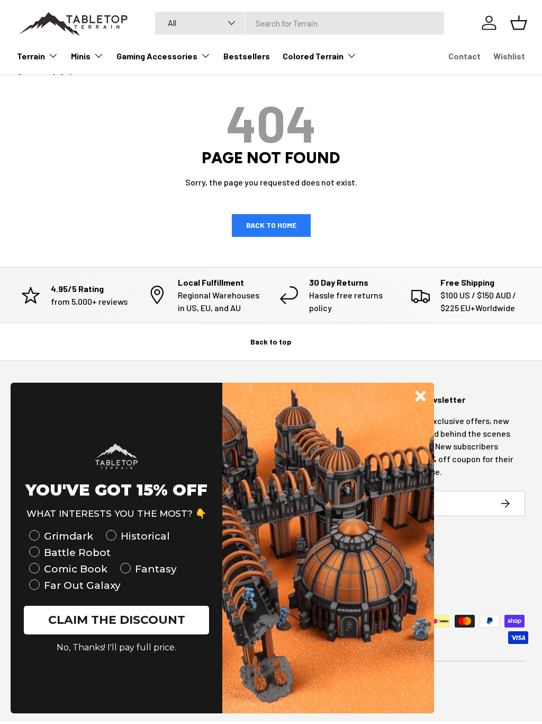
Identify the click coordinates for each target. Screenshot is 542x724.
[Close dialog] (420, 396)
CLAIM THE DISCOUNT (116, 620)
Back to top (271, 341)
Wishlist (509, 56)
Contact (464, 56)
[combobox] (300, 23)
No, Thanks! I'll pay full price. (116, 647)
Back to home (271, 224)
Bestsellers (246, 56)
